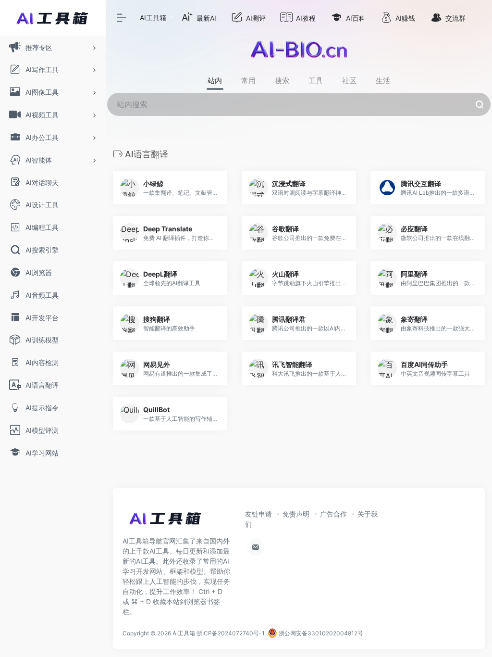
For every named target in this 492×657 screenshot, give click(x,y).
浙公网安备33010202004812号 (320, 633)
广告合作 (333, 514)
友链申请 (258, 514)
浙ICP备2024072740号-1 (231, 633)
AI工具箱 (153, 17)
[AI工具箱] (166, 521)
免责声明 (296, 514)
